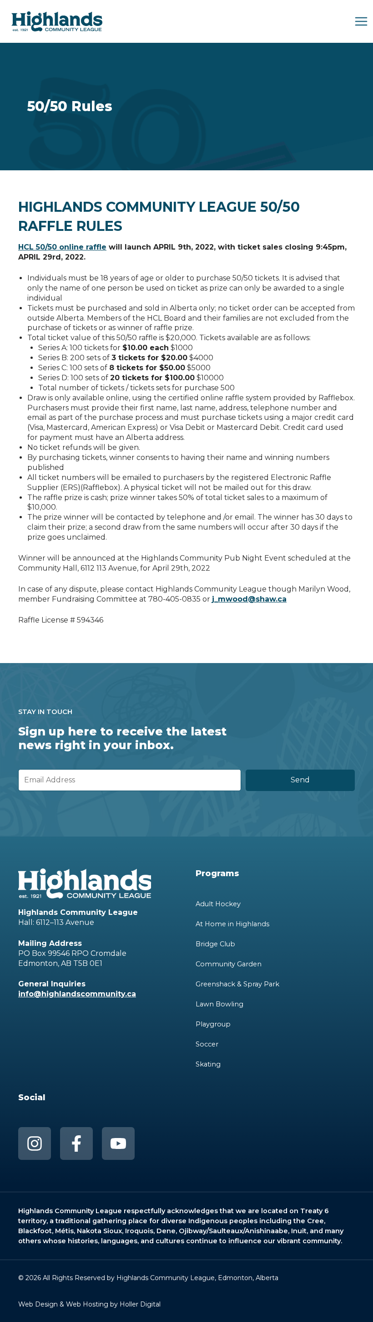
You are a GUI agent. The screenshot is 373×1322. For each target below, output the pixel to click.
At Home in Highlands (232, 924)
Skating (208, 1064)
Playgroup (213, 1024)
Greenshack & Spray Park (237, 984)
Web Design (38, 1304)
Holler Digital (140, 1304)
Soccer (207, 1044)
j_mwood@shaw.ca (249, 599)
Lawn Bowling (219, 1004)
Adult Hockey (218, 904)
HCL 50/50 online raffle (62, 247)
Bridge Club (215, 944)
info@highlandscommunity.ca (77, 994)
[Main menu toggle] (361, 21)
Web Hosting (87, 1304)
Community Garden (229, 964)
